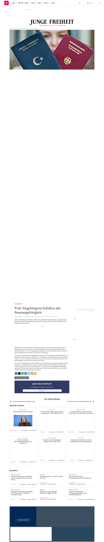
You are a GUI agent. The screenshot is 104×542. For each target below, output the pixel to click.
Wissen (33, 3)
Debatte (26, 3)
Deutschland (18, 316)
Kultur (39, 3)
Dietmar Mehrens (43, 482)
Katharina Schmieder (44, 497)
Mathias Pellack (13, 430)
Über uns (46, 3)
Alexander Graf (72, 482)
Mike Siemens (71, 432)
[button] (80, 3)
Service (53, 3)
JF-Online (43, 432)
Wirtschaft (20, 3)
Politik (13, 3)
